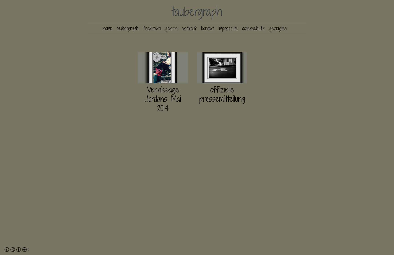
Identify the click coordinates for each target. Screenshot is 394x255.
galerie (171, 28)
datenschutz (253, 28)
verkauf (189, 28)
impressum (228, 28)
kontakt (207, 28)
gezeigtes (278, 28)
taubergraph (197, 11)
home (107, 28)
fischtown (152, 28)
